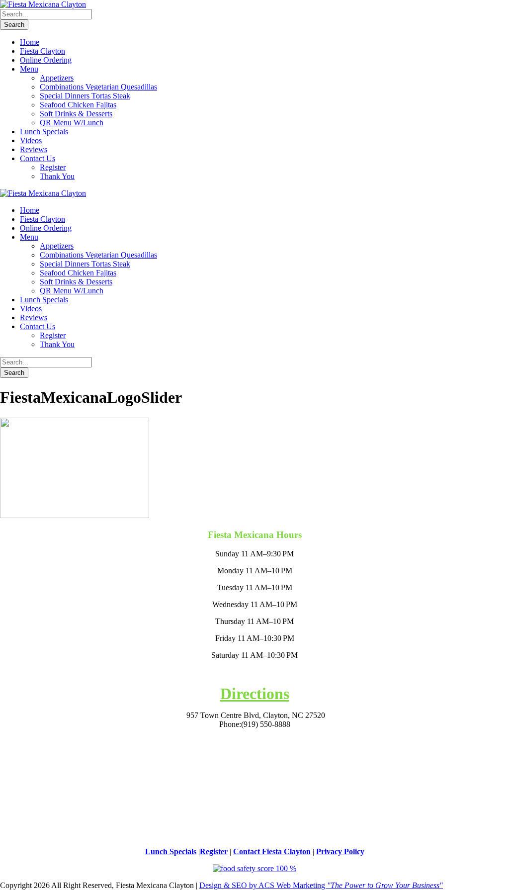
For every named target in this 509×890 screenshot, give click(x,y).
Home (29, 42)
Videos (31, 140)
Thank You (57, 176)
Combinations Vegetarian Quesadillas (98, 87)
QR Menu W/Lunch (71, 122)
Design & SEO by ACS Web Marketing (321, 885)
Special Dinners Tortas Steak (85, 95)
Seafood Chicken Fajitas (78, 104)
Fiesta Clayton (42, 51)
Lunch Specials (44, 131)
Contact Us (37, 158)
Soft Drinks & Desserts (76, 113)
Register (53, 167)
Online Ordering (46, 60)
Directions (254, 694)
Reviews (33, 149)
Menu (29, 69)
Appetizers (57, 78)
